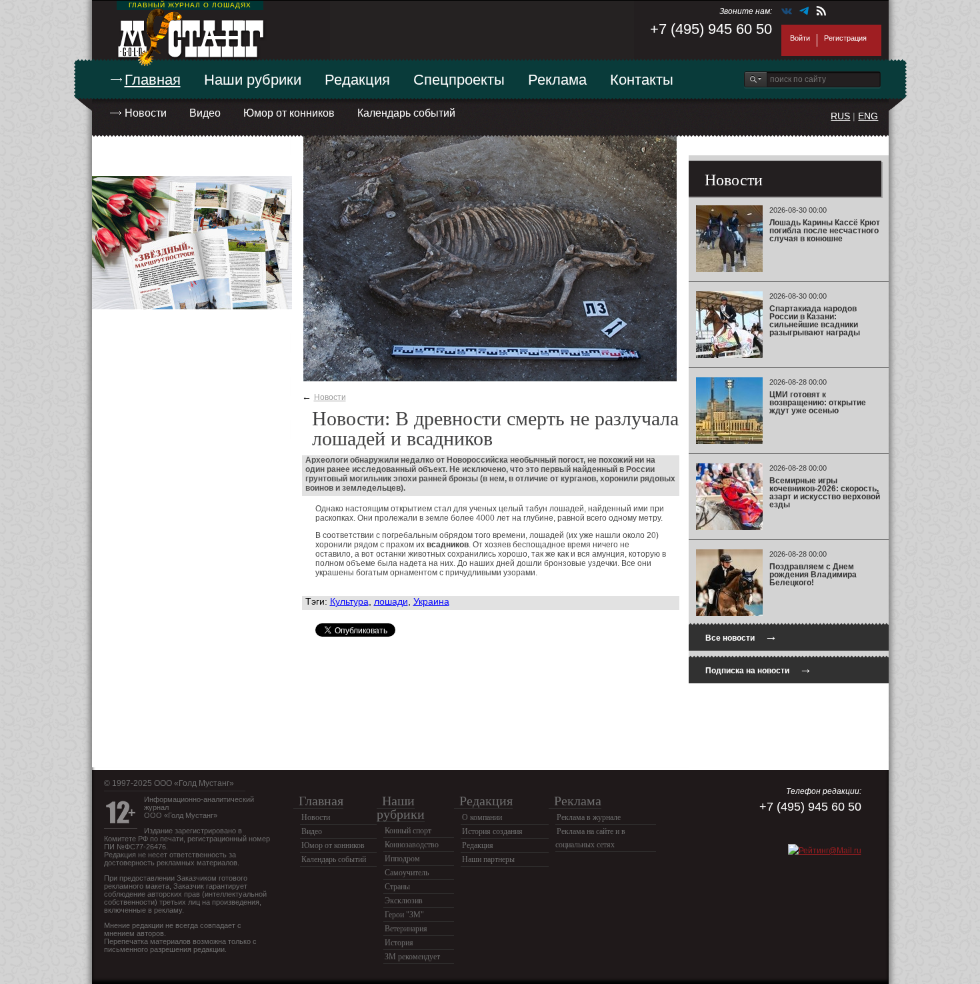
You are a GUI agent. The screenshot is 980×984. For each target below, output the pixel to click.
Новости (146, 113)
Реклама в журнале (589, 817)
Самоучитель (407, 872)
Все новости (741, 636)
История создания (492, 831)
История (399, 942)
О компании (482, 817)
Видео (205, 113)
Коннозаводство (412, 844)
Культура (349, 601)
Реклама (557, 79)
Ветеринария (406, 928)
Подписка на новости (758, 669)
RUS (840, 116)
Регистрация (845, 38)
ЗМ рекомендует (412, 956)
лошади (391, 601)
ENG (868, 116)
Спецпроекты (459, 79)
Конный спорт (408, 830)
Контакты (641, 79)
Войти (800, 38)
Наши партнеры (488, 859)
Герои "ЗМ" (404, 914)
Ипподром (402, 858)
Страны (397, 886)
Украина (431, 601)
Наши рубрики (252, 79)
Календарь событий (406, 113)
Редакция (357, 79)
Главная (153, 79)
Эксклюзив (404, 900)
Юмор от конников (289, 113)
